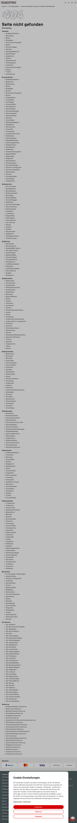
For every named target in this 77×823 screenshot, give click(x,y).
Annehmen (38, 807)
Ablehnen (38, 812)
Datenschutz (17, 802)
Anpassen (38, 816)
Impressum (27, 802)
